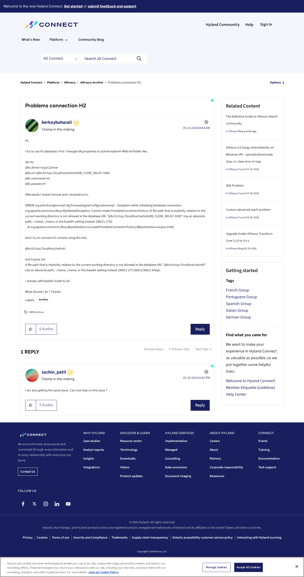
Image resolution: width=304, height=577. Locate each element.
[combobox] (114, 58)
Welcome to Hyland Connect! (250, 381)
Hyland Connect (31, 82)
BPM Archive (36, 312)
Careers (215, 441)
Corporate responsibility (226, 467)
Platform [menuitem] (56, 39)
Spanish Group (238, 304)
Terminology (128, 450)
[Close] (297, 566)
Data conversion (176, 467)
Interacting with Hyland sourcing (259, 537)
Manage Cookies (216, 567)
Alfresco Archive (91, 82)
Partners (215, 458)
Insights (88, 458)
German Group (238, 317)
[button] (30, 329)
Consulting (172, 458)
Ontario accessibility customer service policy (202, 537)
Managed (171, 450)
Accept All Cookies (248, 567)
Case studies (91, 441)
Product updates (131, 476)
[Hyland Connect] (51, 25)
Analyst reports (93, 450)
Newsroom (217, 476)
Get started (73, 6)
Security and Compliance (90, 537)
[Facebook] (23, 503)
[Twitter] (34, 503)
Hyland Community (223, 24)
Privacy (28, 537)
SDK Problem (235, 185)
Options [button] (275, 82)
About (214, 450)
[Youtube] (68, 503)
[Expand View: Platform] (66, 39)
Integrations (91, 467)
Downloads (127, 458)
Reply (200, 329)
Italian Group (237, 310)
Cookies (42, 537)
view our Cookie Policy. (103, 572)
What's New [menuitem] (31, 39)
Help (249, 24)
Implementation (176, 441)
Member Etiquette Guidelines (250, 387)
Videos (124, 467)
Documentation (269, 458)
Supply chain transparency (150, 537)
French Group (237, 290)
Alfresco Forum (237, 169)
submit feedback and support (112, 6)
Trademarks (120, 537)
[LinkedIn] (57, 503)
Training (264, 450)
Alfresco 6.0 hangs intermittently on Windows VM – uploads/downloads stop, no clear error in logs (250, 154)
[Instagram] (46, 503)
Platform (53, 82)
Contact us (27, 471)
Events (263, 441)
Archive (43, 300)
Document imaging (178, 476)
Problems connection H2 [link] (124, 82)
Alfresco (70, 82)
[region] (152, 567)
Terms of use (60, 537)
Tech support (267, 467)
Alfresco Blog (236, 131)
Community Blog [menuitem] (91, 39)
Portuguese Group (241, 297)
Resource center (131, 441)
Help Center (236, 394)
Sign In (266, 24)
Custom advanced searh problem (248, 209)
